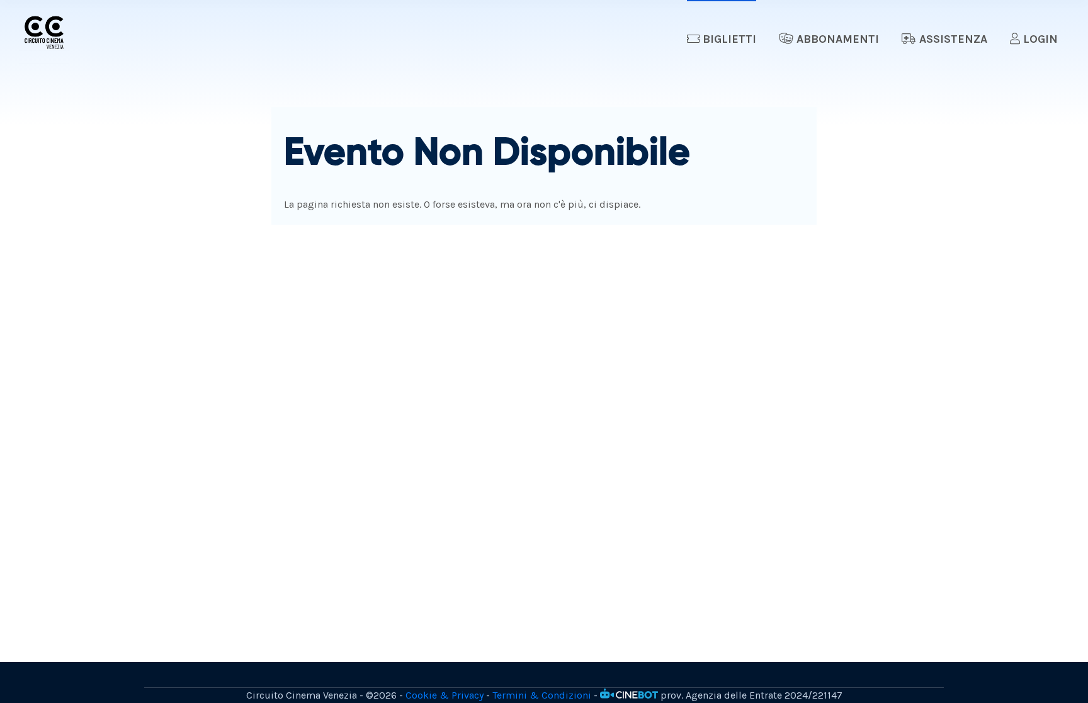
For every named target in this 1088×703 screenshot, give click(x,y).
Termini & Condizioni (541, 695)
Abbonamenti (836, 39)
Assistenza (951, 39)
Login (1039, 39)
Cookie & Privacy (444, 695)
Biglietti (728, 39)
